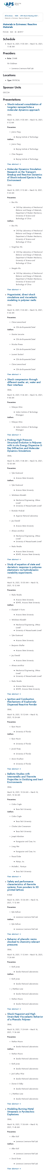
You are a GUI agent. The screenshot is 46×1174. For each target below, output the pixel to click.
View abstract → (14, 164)
